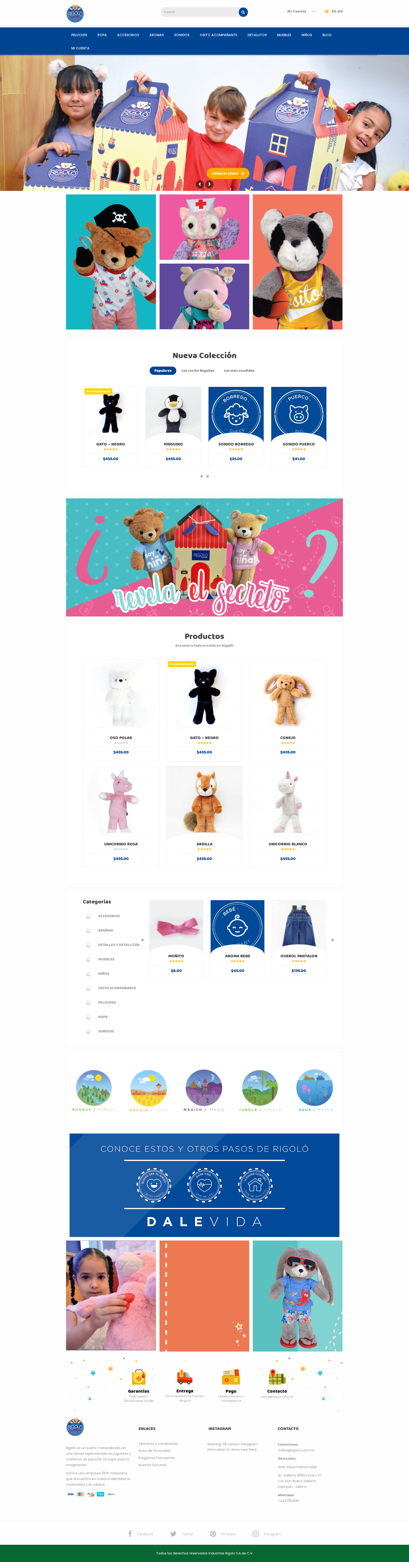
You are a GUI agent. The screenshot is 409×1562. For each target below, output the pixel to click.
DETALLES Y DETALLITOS (119, 944)
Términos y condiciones (158, 1443)
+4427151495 (288, 1500)
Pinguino (173, 444)
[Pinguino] (173, 414)
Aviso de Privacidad (154, 1450)
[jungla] (260, 1090)
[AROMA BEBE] (237, 927)
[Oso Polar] (121, 698)
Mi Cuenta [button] (297, 11)
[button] (334, 11)
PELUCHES (79, 35)
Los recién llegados (197, 370)
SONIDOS (181, 35)
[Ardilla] (205, 804)
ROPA (102, 35)
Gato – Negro (110, 444)
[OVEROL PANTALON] (299, 927)
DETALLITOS (257, 35)
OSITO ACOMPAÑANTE (218, 35)
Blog (327, 35)
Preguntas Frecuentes (156, 1457)
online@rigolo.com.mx (296, 1450)
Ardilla (204, 844)
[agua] (315, 1090)
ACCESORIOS (128, 35)
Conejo (288, 738)
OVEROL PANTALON (298, 956)
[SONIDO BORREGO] (236, 414)
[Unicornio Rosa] (121, 804)
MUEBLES (284, 35)
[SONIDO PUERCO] (298, 414)
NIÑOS (307, 35)
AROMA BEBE (237, 956)
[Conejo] (288, 698)
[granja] (149, 1091)
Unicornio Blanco (288, 844)
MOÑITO (176, 956)
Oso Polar (121, 738)
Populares (163, 370)
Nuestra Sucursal (152, 1465)
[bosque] (94, 1090)
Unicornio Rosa (121, 844)
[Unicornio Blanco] (288, 804)
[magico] (205, 1090)
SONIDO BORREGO (236, 444)
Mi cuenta (80, 48)
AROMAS (156, 35)
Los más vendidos (239, 370)
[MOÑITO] (176, 927)
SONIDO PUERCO (299, 444)
